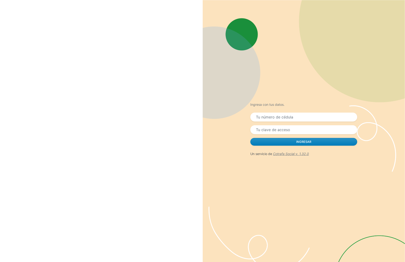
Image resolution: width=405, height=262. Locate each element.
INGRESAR (303, 142)
